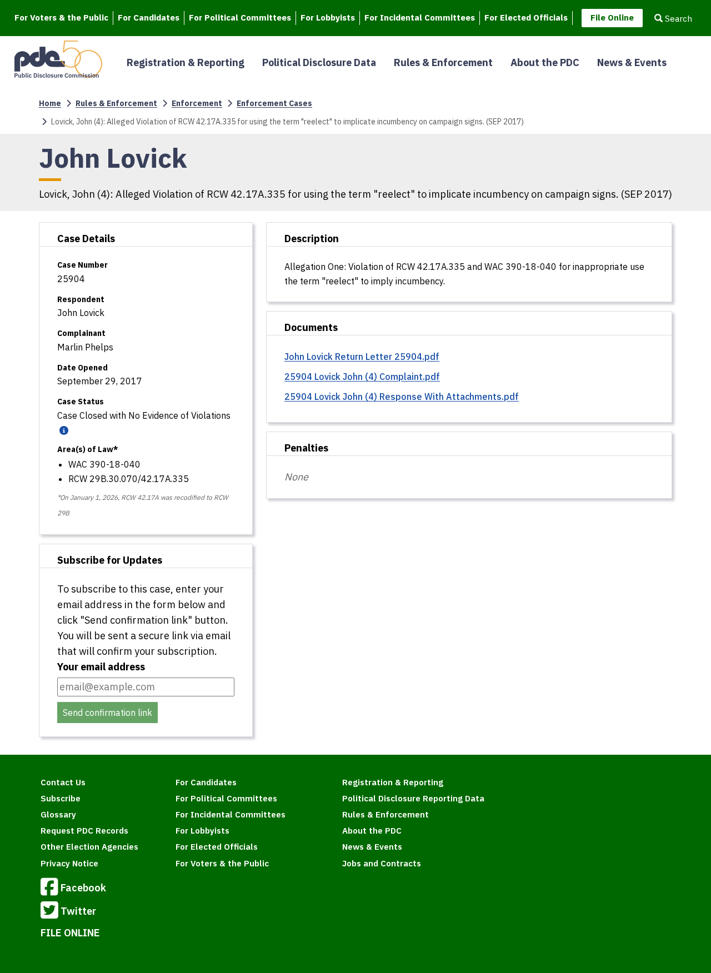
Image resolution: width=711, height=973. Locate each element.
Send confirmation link (107, 712)
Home (50, 103)
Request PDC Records (84, 830)
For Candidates (148, 17)
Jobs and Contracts (381, 863)
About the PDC (544, 62)
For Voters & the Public (61, 17)
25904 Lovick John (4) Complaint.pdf (362, 376)
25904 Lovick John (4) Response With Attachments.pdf (401, 396)
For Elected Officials (526, 17)
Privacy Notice (69, 863)
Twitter (78, 910)
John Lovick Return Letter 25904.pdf (361, 356)
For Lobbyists (328, 17)
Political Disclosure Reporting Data (413, 798)
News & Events (632, 62)
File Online (612, 17)
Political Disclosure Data (319, 62)
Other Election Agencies (89, 846)
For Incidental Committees (419, 17)
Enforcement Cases (274, 103)
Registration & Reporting (185, 62)
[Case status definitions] (62, 430)
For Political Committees (240, 17)
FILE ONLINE (70, 932)
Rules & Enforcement (443, 62)
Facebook (83, 887)
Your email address (101, 666)
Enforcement (197, 103)
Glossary (58, 814)
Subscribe (61, 798)
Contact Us (63, 782)
